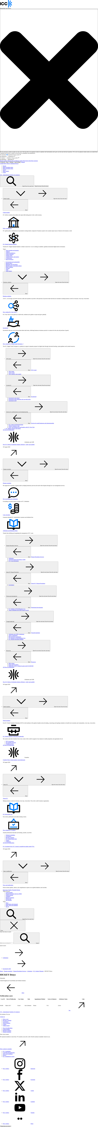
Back (26, 210)
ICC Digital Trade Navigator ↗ (13, 344)
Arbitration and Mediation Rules (10, 530)
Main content (6, 171)
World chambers (35, 706)
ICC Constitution (7, 1051)
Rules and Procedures (13, 664)
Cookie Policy (3, 163)
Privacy (17, 163)
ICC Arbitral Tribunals (38, 971)
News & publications (36, 871)
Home (1, 971)
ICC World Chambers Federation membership (13, 736)
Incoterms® (5, 328)
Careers (4, 1024)
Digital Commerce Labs (14, 426)
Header (4, 166)
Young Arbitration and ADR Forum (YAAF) (19, 610)
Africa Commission (13, 635)
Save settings (17, 162)
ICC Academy (9, 830)
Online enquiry (6, 1025)
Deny (7, 162)
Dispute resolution (35, 469)
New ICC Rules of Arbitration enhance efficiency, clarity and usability (19, 444)
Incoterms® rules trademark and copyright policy (20, 399)
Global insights (35, 198)
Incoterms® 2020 (13, 400)
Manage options (3, 160)
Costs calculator (6, 514)
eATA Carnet (12, 372)
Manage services (11, 160)
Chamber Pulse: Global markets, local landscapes (14, 759)
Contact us (2, 1016)
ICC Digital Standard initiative (10, 244)
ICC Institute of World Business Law (17, 609)
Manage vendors (19, 160)
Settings (11, 162)
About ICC (34, 784)
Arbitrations (5, 957)
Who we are (5, 1019)
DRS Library (12, 663)
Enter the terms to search (5, 931)
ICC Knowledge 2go (7, 814)
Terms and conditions (8, 1054)
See (70, 1010)
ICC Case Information (14, 560)
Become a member (7, 1020)
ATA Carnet (11, 371)
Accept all (3, 162)
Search (4, 169)
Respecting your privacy (6, 1126)
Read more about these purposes (30, 160)
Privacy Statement (11, 163)
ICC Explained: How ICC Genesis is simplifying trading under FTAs (19, 846)
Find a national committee (6, 1049)
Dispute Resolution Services (19, 971)
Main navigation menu (8, 167)
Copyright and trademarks (9, 1052)
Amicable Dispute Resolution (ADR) (17, 559)
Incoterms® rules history (14, 398)
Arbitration (11, 558)
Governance (11, 585)
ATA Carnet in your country (15, 374)
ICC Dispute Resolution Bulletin (16, 639)
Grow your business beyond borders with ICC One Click (22, 427)
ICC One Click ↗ (10, 312)
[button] (49, 150)
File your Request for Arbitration (10, 499)
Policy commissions (7, 228)
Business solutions (35, 282)
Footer (4, 172)
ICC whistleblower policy (9, 1056)
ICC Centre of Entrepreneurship (16, 424)
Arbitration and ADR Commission (16, 634)
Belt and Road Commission (15, 636)
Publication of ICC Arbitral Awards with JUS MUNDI (21, 666)
